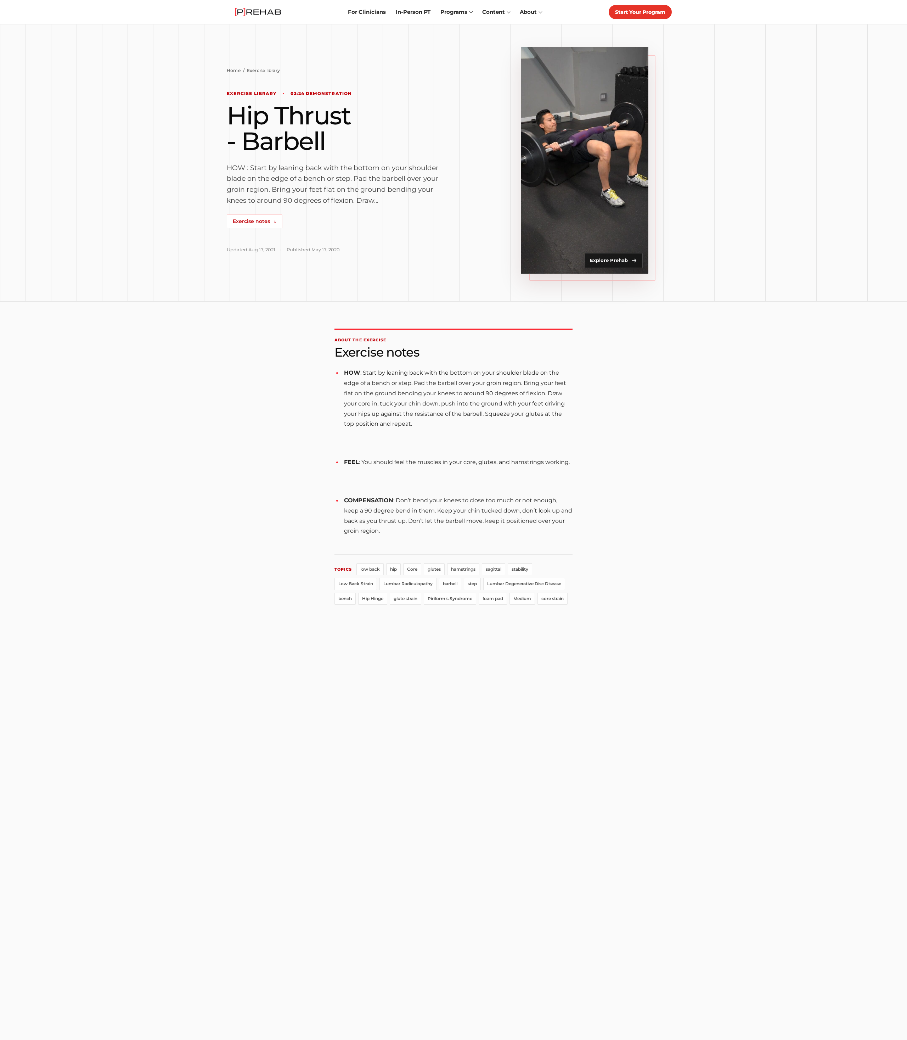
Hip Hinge (372, 598)
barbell (450, 583)
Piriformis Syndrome (450, 598)
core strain (552, 598)
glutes (434, 569)
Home (234, 70)
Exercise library (263, 70)
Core (412, 569)
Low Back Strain (355, 583)
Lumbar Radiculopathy (408, 583)
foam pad (493, 598)
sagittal (493, 569)
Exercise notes (254, 221)
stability (520, 569)
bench (345, 598)
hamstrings (463, 569)
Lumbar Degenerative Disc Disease (524, 583)
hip (393, 569)
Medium (522, 598)
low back (370, 569)
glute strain (405, 598)
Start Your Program (640, 12)
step (472, 583)
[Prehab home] (258, 12)
